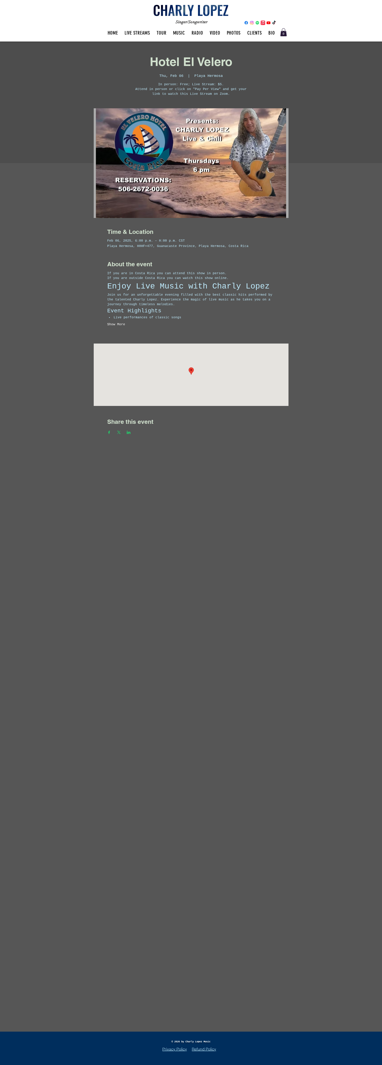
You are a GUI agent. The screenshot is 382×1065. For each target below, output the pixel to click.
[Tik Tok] (274, 22)
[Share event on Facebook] (109, 432)
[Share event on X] (119, 432)
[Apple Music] (263, 22)
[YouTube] (268, 22)
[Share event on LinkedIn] (129, 432)
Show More (116, 324)
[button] (283, 32)
